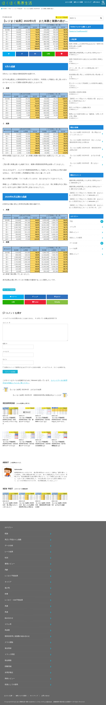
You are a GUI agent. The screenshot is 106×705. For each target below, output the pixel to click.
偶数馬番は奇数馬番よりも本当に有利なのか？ (85, 53)
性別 (6, 558)
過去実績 (8, 648)
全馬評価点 (9, 672)
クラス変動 (9, 642)
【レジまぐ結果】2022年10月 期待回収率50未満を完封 (85, 149)
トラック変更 (10, 654)
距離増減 (8, 666)
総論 (6, 533)
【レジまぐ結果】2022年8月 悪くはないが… (84, 164)
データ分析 (73, 243)
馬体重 (7, 630)
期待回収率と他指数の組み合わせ (17, 636)
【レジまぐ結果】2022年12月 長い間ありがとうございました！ (85, 133)
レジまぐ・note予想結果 (14, 600)
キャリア (8, 582)
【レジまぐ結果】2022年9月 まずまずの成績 (85, 157)
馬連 (6, 612)
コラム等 (73, 227)
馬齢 (6, 570)
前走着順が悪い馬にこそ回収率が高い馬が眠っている (86, 76)
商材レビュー (74, 232)
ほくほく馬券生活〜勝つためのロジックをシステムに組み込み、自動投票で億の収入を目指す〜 (43, 702)
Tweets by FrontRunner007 (78, 31)
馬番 (6, 606)
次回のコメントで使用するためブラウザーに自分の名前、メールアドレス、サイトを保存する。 (35, 367)
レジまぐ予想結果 (10, 289)
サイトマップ (87, 2)
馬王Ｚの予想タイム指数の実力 (80, 107)
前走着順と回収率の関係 (77, 92)
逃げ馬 (7, 588)
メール (6, 351)
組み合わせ (9, 618)
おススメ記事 (68, 2)
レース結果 (73, 248)
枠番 (6, 594)
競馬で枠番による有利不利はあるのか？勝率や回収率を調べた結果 (86, 45)
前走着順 (8, 660)
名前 (5, 343)
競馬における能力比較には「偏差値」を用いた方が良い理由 (86, 115)
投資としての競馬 (76, 238)
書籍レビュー (74, 254)
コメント (6, 322)
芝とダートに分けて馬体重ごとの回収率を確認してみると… (86, 84)
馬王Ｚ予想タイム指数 (13, 539)
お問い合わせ (96, 2)
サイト (5, 359)
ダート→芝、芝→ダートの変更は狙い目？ (84, 68)
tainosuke (18, 469)
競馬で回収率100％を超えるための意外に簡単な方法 (86, 60)
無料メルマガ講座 (78, 2)
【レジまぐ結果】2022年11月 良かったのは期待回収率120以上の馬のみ (85, 141)
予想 (71, 221)
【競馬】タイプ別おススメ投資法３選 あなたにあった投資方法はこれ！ (86, 100)
